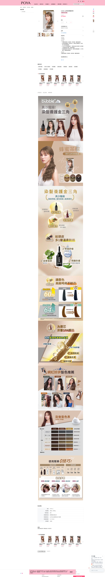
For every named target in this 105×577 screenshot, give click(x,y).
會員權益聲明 (59, 575)
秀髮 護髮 (65, 66)
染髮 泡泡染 (59, 66)
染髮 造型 (70, 66)
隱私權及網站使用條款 (45, 576)
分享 (63, 59)
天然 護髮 (51, 69)
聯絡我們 (58, 576)
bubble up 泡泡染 (47, 66)
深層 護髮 (53, 66)
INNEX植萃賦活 (63, 32)
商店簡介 (43, 575)
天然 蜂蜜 (39, 69)
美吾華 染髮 (40, 66)
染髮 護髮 (75, 66)
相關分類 (40, 64)
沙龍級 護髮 (46, 69)
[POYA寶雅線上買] (26, 3)
